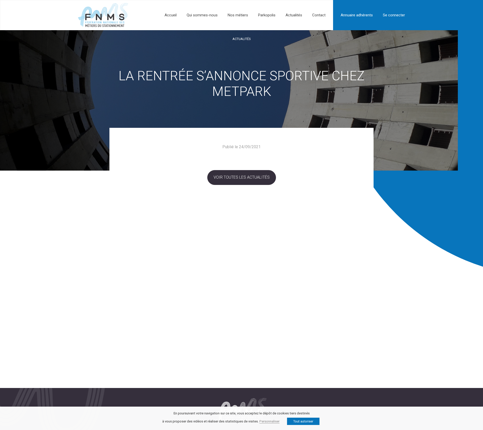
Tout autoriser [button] (303, 421)
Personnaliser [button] (269, 421)
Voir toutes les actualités (242, 177)
